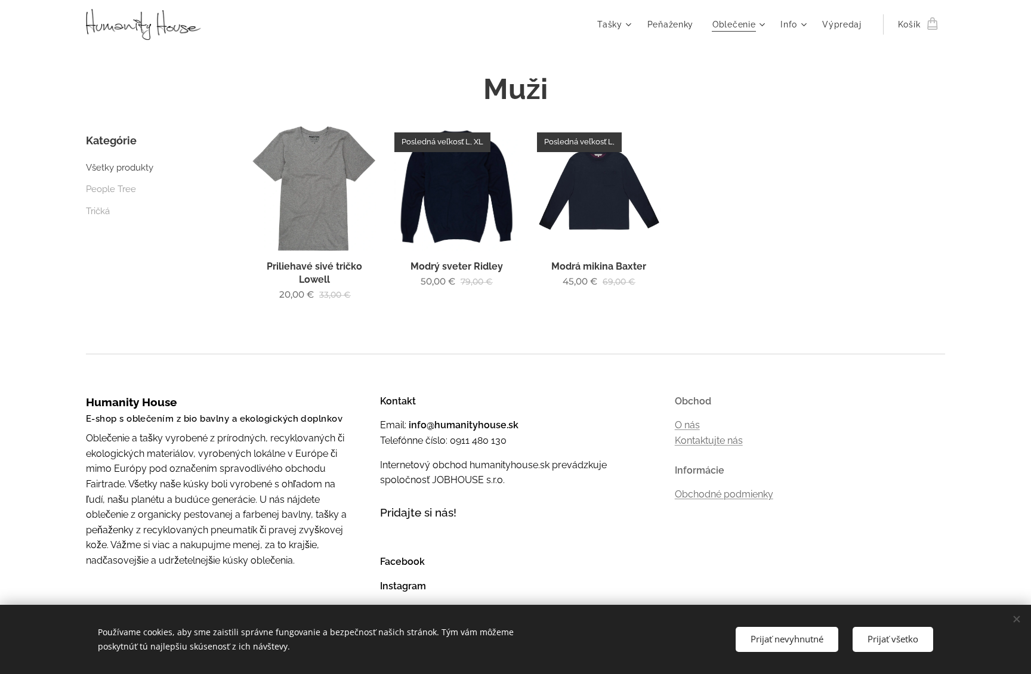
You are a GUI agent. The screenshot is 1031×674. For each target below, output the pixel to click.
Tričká (98, 211)
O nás (687, 425)
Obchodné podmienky (724, 494)
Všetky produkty (119, 167)
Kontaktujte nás (709, 440)
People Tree (111, 189)
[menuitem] (616, 24)
